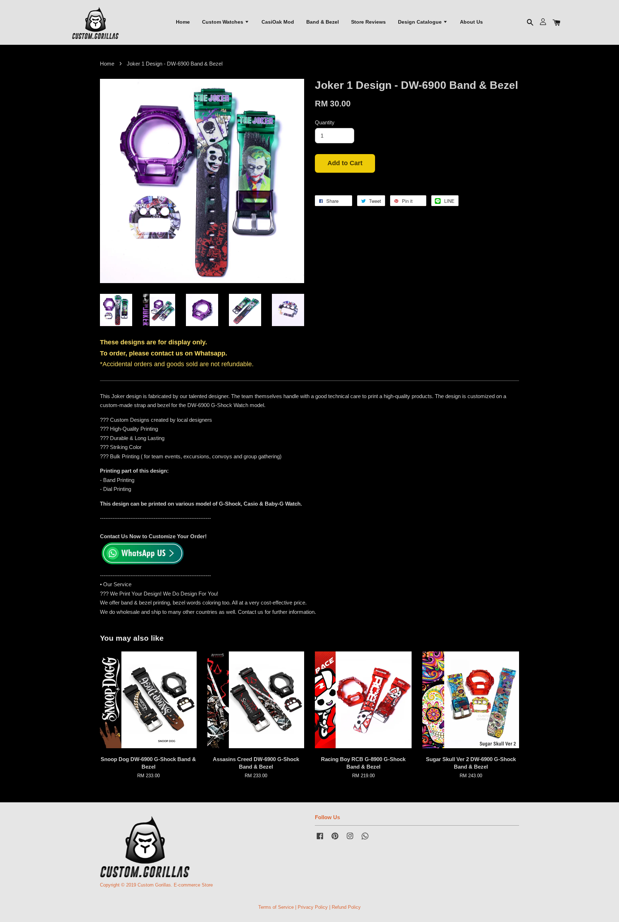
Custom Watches (223, 22)
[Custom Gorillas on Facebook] (320, 839)
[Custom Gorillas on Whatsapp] (365, 839)
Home (183, 22)
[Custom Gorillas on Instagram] (350, 839)
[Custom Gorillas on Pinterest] (335, 839)
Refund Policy (346, 907)
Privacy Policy (313, 907)
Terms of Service (276, 907)
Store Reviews (368, 22)
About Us (471, 22)
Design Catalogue (420, 22)
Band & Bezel (322, 22)
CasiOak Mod (277, 22)
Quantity (325, 122)
